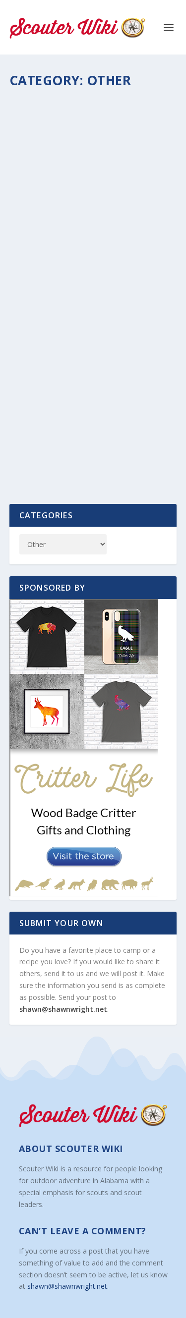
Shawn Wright (46, 124)
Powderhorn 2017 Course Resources (77, 375)
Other (119, 124)
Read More (47, 223)
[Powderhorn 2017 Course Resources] (93, 306)
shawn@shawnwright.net (63, 1009)
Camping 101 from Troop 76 (82, 109)
